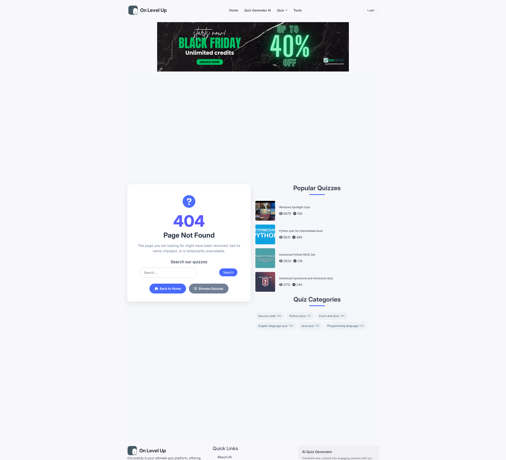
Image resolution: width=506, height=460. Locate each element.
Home (233, 10)
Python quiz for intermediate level (301, 230)
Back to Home (170, 289)
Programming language (345, 325)
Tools (298, 10)
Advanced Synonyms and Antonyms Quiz (306, 278)
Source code (269, 316)
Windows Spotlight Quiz (294, 207)
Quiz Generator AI (257, 10)
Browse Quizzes (211, 289)
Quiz (280, 10)
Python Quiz (300, 316)
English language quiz (275, 325)
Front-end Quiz (332, 316)
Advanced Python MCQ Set (297, 254)
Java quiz (310, 325)
